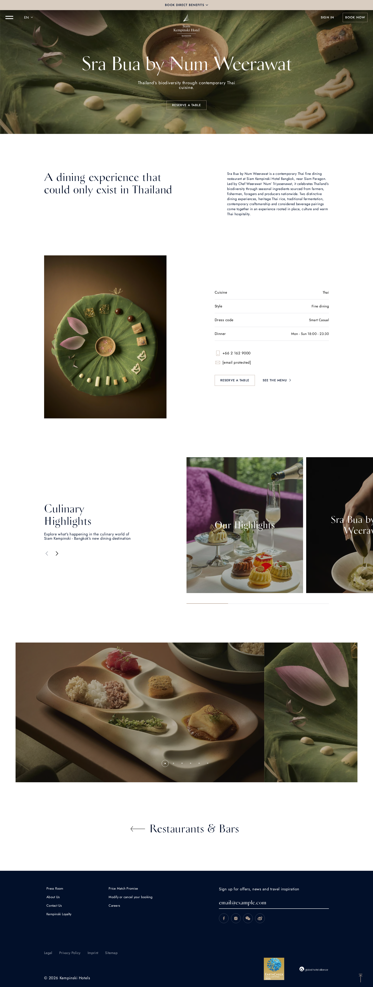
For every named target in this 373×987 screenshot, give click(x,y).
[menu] (9, 17)
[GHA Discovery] (314, 969)
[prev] (47, 553)
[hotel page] (186, 17)
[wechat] (248, 918)
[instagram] (236, 918)
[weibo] (260, 918)
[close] (207, 5)
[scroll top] (360, 977)
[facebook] (224, 918)
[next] (57, 553)
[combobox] (29, 17)
